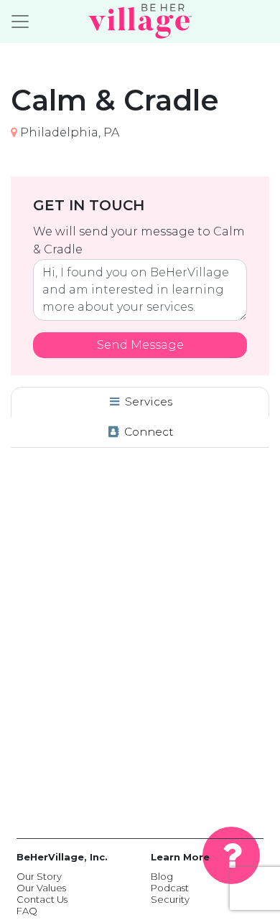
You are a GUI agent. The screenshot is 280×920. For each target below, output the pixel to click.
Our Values (41, 887)
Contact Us (42, 899)
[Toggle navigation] (20, 21)
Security (170, 899)
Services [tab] (147, 401)
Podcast (170, 887)
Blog (162, 876)
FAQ (27, 910)
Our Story (39, 876)
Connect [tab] (147, 431)
